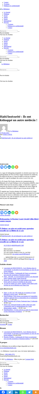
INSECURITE (7, 134)
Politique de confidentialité (12, 6)
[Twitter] (5, 167)
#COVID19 (7, 245)
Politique (6, 14)
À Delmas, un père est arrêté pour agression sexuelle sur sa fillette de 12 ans (17, 241)
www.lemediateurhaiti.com (8, 348)
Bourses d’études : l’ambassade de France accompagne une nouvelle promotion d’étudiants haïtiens (20, 274)
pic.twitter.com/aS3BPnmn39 (21, 254)
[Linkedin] (9, 167)
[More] (16, 167)
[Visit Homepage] (5, 9)
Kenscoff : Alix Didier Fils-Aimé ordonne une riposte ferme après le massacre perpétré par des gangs (20, 281)
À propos (6, 4)
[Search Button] (18, 31)
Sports (6, 19)
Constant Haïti (29, 359)
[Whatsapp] (13, 167)
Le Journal (7, 12)
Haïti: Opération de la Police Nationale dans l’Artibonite (20, 301)
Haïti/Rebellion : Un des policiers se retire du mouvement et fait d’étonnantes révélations (21, 310)
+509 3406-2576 (10, 354)
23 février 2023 (4, 133)
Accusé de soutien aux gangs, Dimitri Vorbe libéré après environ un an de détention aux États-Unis (20, 284)
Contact (6, 2)
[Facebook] (2, 167)
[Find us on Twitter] (1, 388)
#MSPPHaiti (15, 245)
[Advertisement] (19, 93)
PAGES (6, 22)
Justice (6, 17)
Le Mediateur (14, 131)
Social (5, 15)
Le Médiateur (9, 359)
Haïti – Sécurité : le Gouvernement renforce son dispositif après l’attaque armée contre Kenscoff (21, 277)
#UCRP (21, 245)
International (7, 21)
